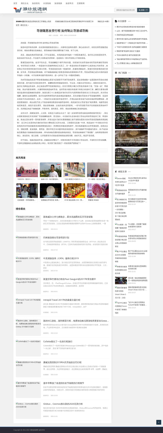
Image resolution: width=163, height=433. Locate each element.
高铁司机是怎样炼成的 (125, 35)
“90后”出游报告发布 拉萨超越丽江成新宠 (132, 47)
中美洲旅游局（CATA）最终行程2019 (61, 258)
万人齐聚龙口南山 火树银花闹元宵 (129, 63)
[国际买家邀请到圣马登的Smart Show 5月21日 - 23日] (121, 288)
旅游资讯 (36, 3)
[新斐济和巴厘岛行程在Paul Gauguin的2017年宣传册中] (28, 285)
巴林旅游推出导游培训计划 (56, 237)
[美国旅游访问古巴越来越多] (121, 190)
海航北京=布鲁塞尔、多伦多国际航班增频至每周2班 (108, 21)
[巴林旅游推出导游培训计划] (28, 244)
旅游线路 (58, 3)
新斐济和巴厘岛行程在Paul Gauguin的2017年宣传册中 (69, 279)
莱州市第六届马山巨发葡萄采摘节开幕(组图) (133, 39)
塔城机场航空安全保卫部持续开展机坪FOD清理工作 (66, 21)
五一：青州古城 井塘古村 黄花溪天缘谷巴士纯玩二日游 (130, 88)
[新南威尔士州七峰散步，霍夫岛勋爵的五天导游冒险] (28, 223)
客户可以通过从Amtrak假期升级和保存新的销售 (137, 252)
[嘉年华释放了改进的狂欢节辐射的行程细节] (28, 389)
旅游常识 (69, 3)
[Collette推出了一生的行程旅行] (28, 348)
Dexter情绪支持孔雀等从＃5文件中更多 (137, 179)
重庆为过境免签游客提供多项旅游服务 (131, 27)
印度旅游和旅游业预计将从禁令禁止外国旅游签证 (137, 237)
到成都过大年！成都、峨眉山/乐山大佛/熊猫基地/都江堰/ (131, 158)
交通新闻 (81, 3)
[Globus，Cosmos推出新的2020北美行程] (28, 410)
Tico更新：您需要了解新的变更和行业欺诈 (137, 225)
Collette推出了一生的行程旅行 (57, 341)
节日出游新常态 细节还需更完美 (128, 55)
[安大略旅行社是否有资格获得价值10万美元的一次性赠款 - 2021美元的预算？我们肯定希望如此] (121, 199)
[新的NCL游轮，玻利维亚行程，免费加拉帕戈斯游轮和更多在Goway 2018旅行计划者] (28, 327)
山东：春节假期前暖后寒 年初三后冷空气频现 (133, 31)
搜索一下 (144, 10)
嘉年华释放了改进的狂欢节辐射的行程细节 (63, 383)
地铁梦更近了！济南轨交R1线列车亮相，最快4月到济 (133, 43)
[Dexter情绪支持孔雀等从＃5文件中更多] (121, 178)
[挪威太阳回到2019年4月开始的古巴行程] (28, 369)
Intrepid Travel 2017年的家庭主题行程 (61, 299)
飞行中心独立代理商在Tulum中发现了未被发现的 (137, 304)
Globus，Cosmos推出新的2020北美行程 (63, 403)
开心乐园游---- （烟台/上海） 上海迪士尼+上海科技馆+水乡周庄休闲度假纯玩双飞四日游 (131, 123)
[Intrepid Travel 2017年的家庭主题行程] (28, 306)
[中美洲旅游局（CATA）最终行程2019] (28, 265)
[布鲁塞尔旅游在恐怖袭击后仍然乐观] (121, 266)
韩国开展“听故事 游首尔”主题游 (128, 51)
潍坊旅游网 (34, 430)
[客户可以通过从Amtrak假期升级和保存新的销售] (121, 251)
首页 (15, 3)
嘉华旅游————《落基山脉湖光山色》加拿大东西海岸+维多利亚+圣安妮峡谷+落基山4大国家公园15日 (131, 140)
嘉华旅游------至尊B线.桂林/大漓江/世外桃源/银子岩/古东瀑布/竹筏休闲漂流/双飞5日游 (131, 105)
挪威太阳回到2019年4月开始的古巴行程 (62, 362)
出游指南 (47, 3)
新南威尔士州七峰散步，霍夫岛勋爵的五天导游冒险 (68, 216)
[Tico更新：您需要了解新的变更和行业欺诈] (121, 224)
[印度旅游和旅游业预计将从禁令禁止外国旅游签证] (121, 236)
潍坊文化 (25, 3)
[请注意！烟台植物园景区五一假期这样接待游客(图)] (121, 278)
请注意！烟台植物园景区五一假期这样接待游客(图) (137, 279)
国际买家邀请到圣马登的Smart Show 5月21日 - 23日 (137, 289)
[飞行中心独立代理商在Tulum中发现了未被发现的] (121, 303)
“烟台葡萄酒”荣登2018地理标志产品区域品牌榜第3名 (133, 59)
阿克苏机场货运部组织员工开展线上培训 (28, 21)
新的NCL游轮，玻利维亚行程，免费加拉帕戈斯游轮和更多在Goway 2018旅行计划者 (83, 320)
